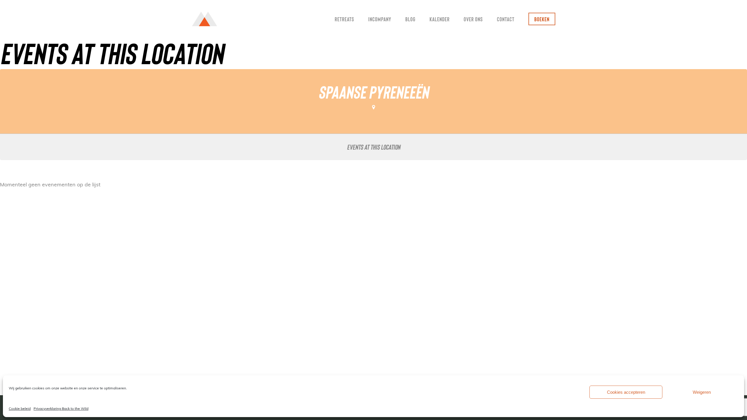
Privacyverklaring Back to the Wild (61, 408)
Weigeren (702, 392)
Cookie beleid (20, 408)
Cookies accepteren (626, 392)
